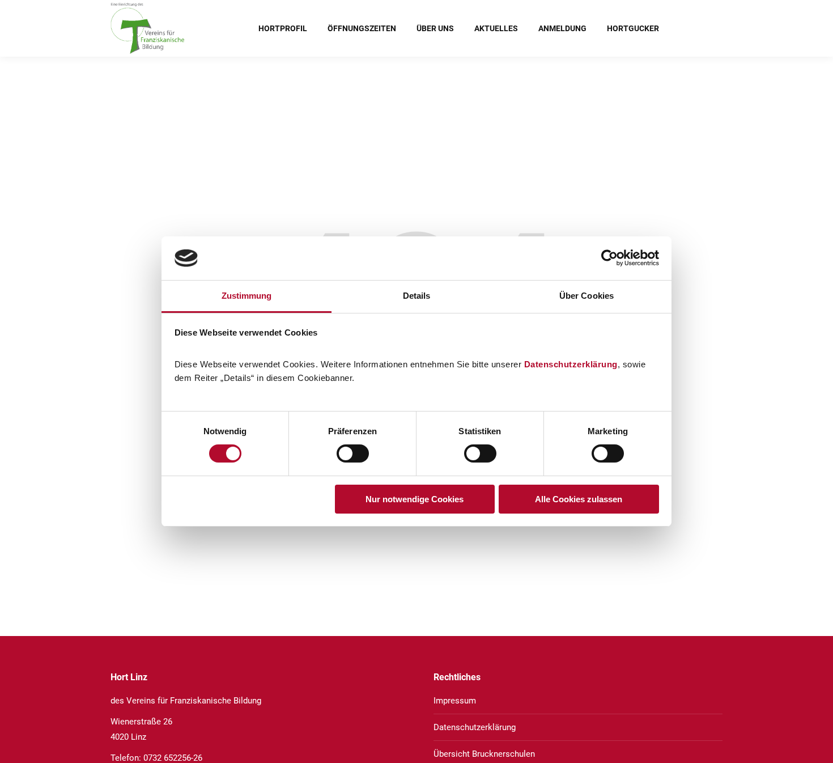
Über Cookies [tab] (586, 295)
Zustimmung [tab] (247, 295)
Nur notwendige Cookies (415, 499)
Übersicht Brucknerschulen (484, 754)
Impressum (455, 701)
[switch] (353, 453)
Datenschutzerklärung (571, 364)
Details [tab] (417, 295)
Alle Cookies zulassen (578, 499)
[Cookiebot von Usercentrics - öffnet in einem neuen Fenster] (609, 257)
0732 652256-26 (172, 758)
